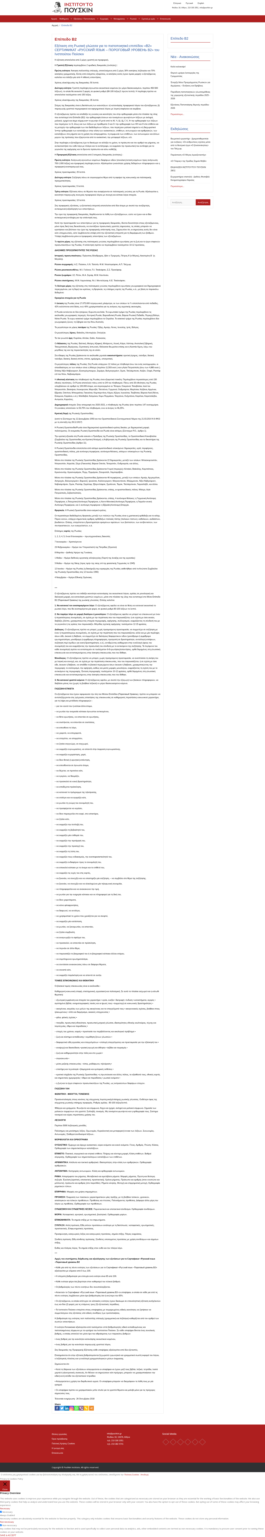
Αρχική (54, 19)
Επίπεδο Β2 (179, 38)
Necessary (7, 1512)
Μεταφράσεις (119, 19)
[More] (91, 1408)
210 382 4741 (117, 1444)
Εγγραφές (104, 19)
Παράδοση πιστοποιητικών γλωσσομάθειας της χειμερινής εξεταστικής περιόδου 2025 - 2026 (190, 95)
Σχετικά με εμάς (148, 19)
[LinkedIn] (66, 1408)
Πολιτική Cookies (131, 1475)
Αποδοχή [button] (145, 1475)
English (201, 3)
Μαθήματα (64, 19)
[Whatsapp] (76, 1408)
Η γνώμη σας (58, 1448)
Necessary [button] (5, 1508)
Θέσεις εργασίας (59, 1434)
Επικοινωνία (165, 19)
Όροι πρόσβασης (59, 1439)
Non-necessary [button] (7, 1522)
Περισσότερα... (177, 114)
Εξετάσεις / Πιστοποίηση (84, 19)
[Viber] (81, 1408)
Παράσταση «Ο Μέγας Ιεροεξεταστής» (188, 155)
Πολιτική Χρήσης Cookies (63, 1443)
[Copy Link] (86, 1408)
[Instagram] (71, 1408)
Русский (189, 3)
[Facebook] (57, 1408)
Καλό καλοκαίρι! (178, 66)
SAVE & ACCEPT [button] (8, 1535)
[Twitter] (61, 1408)
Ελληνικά (177, 3)
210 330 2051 (193, 8)
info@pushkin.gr (206, 8)
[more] (91, 1408)
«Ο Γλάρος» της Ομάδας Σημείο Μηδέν (188, 161)
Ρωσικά (133, 19)
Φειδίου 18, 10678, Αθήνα (118, 1437)
